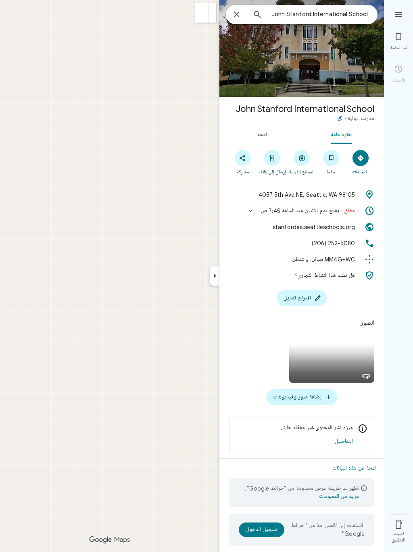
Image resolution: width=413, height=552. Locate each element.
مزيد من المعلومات (339, 496)
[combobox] (318, 14)
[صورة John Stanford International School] (301, 48)
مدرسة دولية (361, 118)
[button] (202, 13)
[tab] (342, 134)
